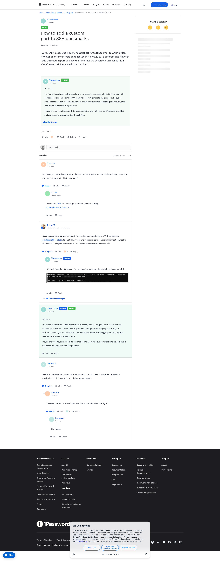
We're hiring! (167, 469)
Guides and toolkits (144, 465)
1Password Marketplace (147, 482)
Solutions (65, 488)
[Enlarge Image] (87, 278)
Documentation (119, 469)
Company (165, 459)
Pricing (40, 504)
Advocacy (116, 4)
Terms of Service (44, 540)
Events (106, 4)
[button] (159, 4)
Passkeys (65, 482)
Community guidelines (146, 492)
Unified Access (43, 473)
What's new (91, 459)
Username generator (46, 499)
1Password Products (45, 459)
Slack (114, 479)
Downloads (41, 509)
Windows (45, 131)
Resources (141, 459)
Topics (59, 13)
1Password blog (143, 478)
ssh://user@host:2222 (52, 240)
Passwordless (67, 494)
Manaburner (52, 19)
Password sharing (69, 469)
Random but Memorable (147, 487)
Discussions (50, 13)
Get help (127, 4)
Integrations (117, 474)
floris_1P (51, 225)
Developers (68, 13)
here (59, 203)
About (164, 465)
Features (65, 459)
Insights (96, 4)
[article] (85, 175)
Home (41, 13)
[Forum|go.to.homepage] (52, 5)
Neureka (51, 163)
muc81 (54, 192)
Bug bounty (117, 484)
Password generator (46, 494)
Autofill (64, 465)
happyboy (51, 363)
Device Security (68, 499)
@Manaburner (52, 207)
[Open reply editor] (85, 147)
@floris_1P (64, 207)
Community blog (93, 465)
